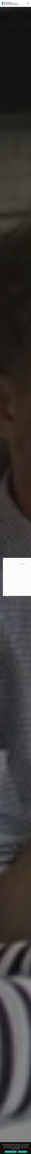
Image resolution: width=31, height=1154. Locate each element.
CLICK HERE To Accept (10, 1151)
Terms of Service (22, 1151)
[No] (29, 1148)
